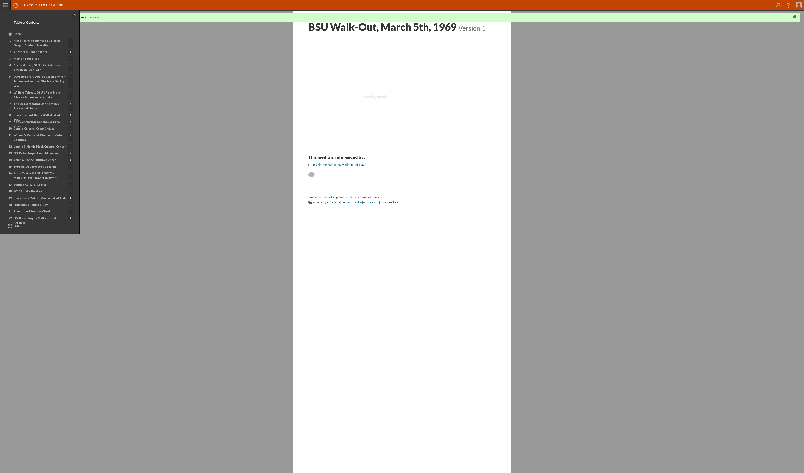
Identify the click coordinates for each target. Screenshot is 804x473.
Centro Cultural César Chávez (34, 128)
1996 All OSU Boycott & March (35, 166)
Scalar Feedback (389, 202)
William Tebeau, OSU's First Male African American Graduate (37, 95)
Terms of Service (352, 202)
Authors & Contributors (30, 52)
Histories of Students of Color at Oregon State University (37, 43)
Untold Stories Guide (43, 5)
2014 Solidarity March (29, 191)
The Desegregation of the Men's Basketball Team (36, 106)
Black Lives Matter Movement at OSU (40, 198)
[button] (788, 5)
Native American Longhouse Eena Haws (37, 124)
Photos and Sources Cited (32, 211)
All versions (364, 197)
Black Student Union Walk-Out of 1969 (37, 117)
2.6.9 (337, 202)
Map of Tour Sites (26, 58)
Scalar (330, 202)
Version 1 (313, 197)
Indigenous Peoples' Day (31, 204)
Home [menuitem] (18, 34)
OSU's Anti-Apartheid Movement (37, 153)
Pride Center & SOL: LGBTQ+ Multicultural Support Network (35, 176)
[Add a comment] (313, 175)
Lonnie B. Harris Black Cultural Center (40, 146)
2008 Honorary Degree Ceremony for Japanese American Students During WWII (39, 81)
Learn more (93, 17)
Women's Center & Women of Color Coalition (38, 137)
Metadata (378, 197)
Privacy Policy (371, 202)
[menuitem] (5, 5)
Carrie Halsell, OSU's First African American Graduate (37, 68)
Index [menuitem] (17, 226)
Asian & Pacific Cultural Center (35, 160)
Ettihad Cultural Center (30, 184)
